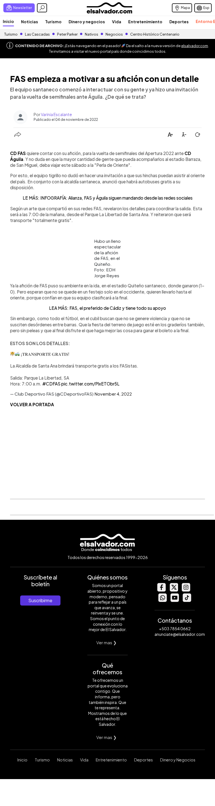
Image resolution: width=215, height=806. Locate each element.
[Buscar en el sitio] (42, 7)
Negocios (114, 34)
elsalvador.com (194, 45)
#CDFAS (51, 383)
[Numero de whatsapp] (162, 600)
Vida (116, 21)
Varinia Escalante (56, 114)
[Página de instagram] (185, 590)
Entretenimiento (145, 21)
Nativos (91, 34)
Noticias (29, 21)
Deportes (179, 21)
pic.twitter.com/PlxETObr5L (90, 383)
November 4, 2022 (113, 393)
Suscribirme (40, 600)
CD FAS (18, 153)
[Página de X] (173, 590)
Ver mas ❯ (106, 642)
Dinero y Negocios (177, 759)
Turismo (53, 21)
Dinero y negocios (87, 21)
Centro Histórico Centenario (154, 34)
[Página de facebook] (161, 590)
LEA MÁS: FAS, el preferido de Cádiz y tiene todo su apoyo (107, 308)
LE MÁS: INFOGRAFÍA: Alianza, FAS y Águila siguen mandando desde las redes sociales (108, 197)
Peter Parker (67, 34)
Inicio (8, 21)
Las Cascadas (37, 34)
